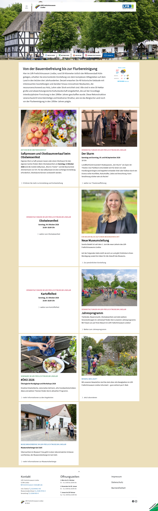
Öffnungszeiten (69, 477)
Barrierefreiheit (118, 487)
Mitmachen (65, 55)
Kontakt (26, 477)
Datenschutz (117, 482)
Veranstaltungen (94, 55)
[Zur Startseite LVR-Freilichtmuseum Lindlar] (23, 502)
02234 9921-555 (36, 489)
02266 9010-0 (35, 493)
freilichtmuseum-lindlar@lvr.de (32, 485)
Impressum (116, 476)
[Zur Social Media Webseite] (133, 501)
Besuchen (51, 55)
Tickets (110, 55)
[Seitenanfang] (79, 471)
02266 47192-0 (41, 491)
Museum (78, 55)
